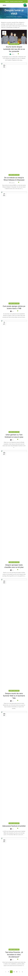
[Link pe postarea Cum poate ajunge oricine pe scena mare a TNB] (14, 247)
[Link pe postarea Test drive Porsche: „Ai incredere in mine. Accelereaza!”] (14, 894)
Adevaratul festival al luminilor (14, 826)
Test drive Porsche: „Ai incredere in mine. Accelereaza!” (14, 954)
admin (12, 54)
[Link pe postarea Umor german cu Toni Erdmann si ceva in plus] (14, 376)
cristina (12, 182)
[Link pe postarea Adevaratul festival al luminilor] (14, 767)
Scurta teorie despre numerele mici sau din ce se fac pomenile (14, 49)
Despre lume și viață (11, 16)
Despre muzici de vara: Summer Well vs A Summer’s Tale (14, 695)
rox (13, 311)
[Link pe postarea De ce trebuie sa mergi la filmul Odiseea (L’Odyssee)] (14, 119)
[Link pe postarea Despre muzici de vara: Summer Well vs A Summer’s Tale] (14, 635)
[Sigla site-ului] (25, 5)
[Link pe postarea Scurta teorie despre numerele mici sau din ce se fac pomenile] (14, 37)
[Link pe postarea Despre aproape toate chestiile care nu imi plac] (14, 506)
